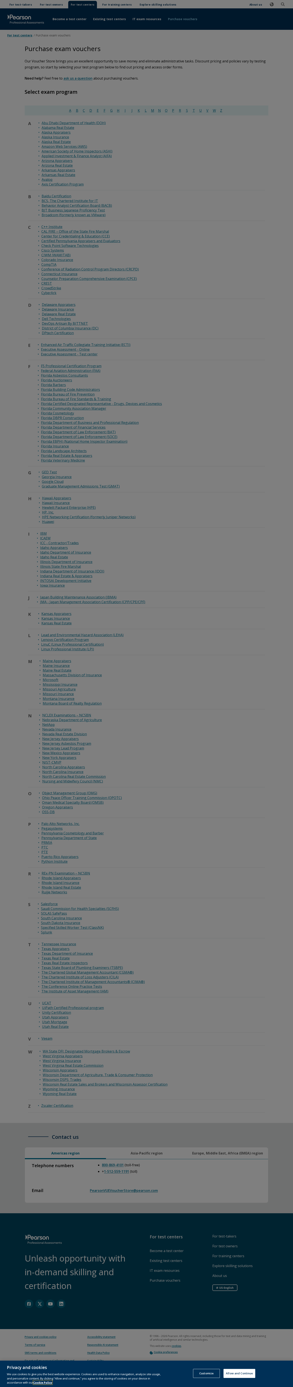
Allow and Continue (239, 1373)
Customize (206, 1373)
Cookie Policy (42, 1382)
